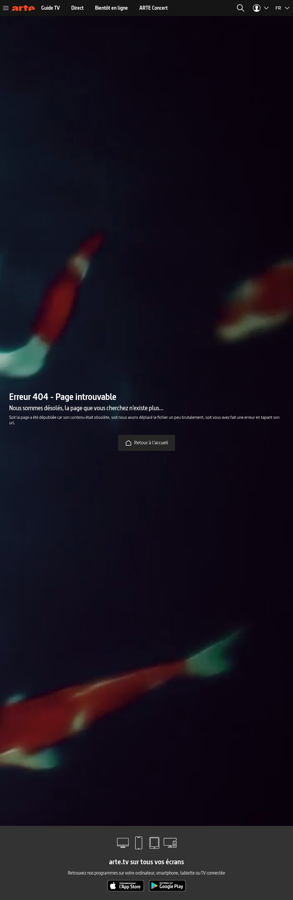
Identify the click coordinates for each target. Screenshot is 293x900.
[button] (241, 8)
